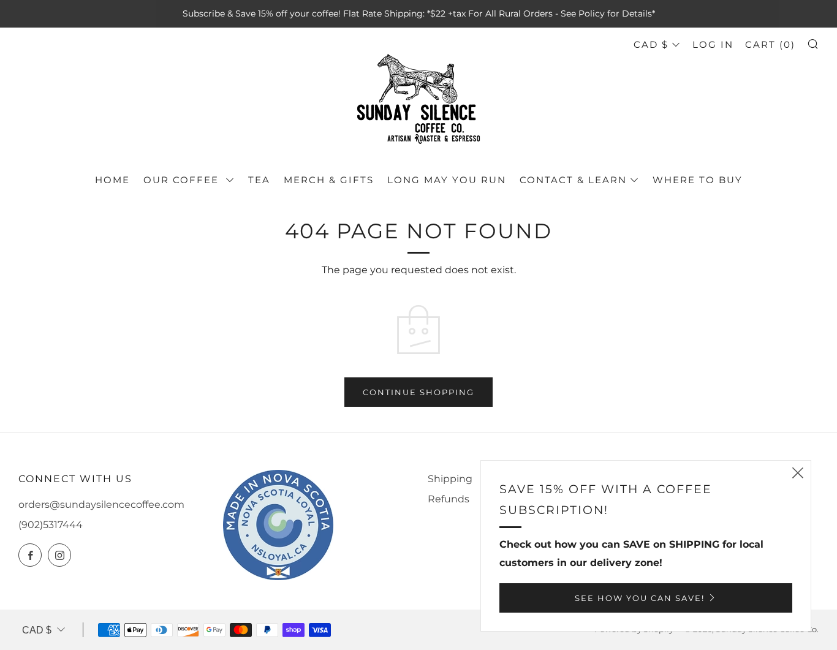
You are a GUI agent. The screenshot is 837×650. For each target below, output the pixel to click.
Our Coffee (182, 180)
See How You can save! (640, 598)
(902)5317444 (50, 525)
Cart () (770, 44)
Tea (259, 180)
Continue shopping (418, 392)
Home (112, 180)
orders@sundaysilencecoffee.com (101, 504)
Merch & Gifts (329, 180)
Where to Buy (698, 180)
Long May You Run (446, 180)
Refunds (448, 499)
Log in (712, 44)
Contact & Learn (573, 180)
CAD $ (651, 44)
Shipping (450, 479)
